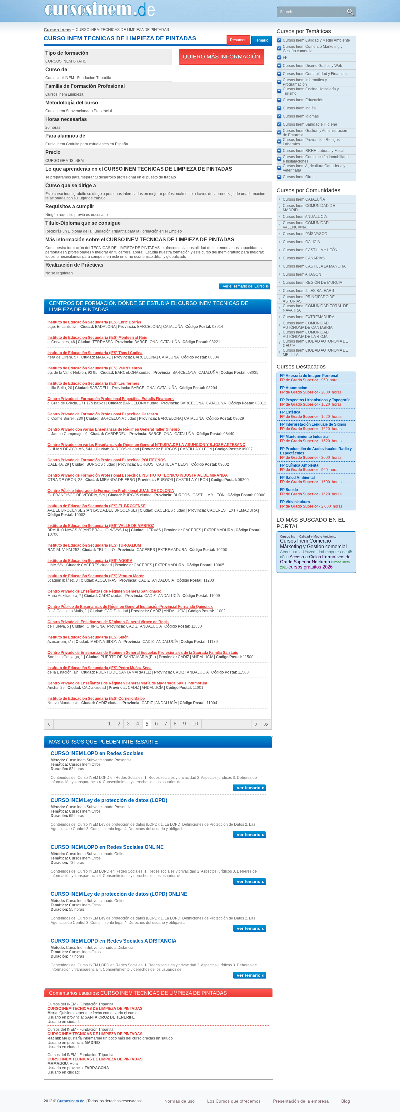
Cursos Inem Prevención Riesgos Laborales (311, 142)
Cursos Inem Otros (298, 177)
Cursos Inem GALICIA (301, 242)
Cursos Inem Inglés (299, 108)
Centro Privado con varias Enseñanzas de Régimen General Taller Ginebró (114, 429)
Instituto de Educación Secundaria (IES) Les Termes (93, 383)
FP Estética (290, 412)
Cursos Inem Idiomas (301, 116)
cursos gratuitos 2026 (310, 566)
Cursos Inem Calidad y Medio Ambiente (316, 40)
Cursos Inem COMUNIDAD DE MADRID (309, 207)
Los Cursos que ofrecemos (234, 1101)
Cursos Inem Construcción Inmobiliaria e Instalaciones (316, 159)
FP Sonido (289, 490)
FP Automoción (293, 388)
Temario (261, 40)
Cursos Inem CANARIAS (304, 258)
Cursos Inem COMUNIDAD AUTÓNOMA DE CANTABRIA (307, 325)
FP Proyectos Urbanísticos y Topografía (315, 400)
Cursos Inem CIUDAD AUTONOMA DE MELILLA (315, 352)
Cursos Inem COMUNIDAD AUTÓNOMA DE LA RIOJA (306, 334)
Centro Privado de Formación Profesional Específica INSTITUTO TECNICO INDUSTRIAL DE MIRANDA (138, 475)
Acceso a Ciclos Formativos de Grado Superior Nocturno (315, 559)
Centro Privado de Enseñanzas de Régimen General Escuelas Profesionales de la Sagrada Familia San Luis (143, 652)
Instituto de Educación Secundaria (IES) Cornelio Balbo (96, 698)
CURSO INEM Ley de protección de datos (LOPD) (109, 800)
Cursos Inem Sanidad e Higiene (310, 124)
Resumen (238, 40)
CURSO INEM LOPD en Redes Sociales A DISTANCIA (114, 941)
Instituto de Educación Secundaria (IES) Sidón (88, 637)
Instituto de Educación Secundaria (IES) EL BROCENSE (97, 506)
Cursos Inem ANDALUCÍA (305, 216)
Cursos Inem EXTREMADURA (308, 317)
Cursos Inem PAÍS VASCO (305, 234)
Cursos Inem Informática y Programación (305, 82)
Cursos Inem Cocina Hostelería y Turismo (311, 91)
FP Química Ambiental (299, 465)
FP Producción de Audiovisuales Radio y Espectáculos (316, 451)
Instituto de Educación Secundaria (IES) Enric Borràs (94, 322)
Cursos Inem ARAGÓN (302, 274)
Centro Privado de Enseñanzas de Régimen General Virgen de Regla (108, 622)
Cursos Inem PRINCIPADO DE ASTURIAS (309, 299)
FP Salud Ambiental (297, 477)
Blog (345, 1101)
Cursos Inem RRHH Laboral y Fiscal (313, 150)
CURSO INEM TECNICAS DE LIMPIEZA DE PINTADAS (95, 1008)
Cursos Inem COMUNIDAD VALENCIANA (306, 225)
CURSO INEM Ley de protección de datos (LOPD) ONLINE (119, 894)
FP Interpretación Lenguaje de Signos (313, 424)
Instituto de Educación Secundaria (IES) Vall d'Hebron (95, 368)
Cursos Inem (57, 29)
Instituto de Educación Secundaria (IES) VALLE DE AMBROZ (101, 525)
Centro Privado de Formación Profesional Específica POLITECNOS (107, 460)
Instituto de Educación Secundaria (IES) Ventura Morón (96, 576)
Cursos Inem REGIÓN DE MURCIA (312, 282)
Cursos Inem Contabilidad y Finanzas (315, 74)
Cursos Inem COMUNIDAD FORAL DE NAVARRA (315, 308)
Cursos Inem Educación (303, 100)
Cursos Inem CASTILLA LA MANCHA (314, 266)
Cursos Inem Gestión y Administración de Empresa (315, 132)
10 (195, 723)
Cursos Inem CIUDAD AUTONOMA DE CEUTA (315, 343)
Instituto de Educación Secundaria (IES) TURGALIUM (94, 545)
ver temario (249, 787)
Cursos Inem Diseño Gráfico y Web (312, 65)
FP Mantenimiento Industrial (304, 436)
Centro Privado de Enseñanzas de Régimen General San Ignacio (104, 591)
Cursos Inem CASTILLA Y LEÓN (310, 250)
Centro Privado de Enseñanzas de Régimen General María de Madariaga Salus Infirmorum (127, 683)
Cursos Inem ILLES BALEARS (308, 290)
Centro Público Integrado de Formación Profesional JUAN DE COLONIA (111, 490)
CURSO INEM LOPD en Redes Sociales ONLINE (107, 847)
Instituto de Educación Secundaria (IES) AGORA (90, 561)
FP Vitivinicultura (295, 502)
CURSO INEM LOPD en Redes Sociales (97, 753)
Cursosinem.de (70, 1101)
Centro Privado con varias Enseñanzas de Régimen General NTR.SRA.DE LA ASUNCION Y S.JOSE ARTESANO (146, 445)
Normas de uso (179, 1101)
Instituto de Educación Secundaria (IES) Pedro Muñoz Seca (100, 668)
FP (285, 57)
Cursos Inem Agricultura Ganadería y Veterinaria (314, 168)
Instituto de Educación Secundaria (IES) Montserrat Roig (97, 337)
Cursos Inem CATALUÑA (304, 199)
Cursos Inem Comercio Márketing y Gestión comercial (312, 48)
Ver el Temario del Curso (244, 286)
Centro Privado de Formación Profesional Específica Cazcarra (103, 414)
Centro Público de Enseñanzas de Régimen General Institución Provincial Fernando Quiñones (130, 606)
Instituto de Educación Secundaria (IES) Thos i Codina (95, 353)
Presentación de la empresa (301, 1101)
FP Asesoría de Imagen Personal (309, 375)
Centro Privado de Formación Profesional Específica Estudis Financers (111, 399)
